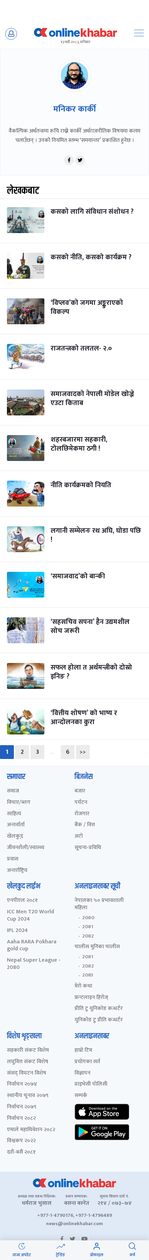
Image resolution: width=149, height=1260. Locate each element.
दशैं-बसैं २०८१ (21, 1152)
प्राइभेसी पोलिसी (90, 1084)
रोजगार (81, 814)
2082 (88, 936)
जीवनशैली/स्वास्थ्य (25, 848)
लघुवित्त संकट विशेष (27, 1062)
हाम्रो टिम (83, 1050)
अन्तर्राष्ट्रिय (17, 870)
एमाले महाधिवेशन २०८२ (31, 1130)
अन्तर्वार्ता (16, 825)
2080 (88, 917)
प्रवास (12, 859)
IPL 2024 (17, 930)
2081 (87, 926)
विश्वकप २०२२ (21, 1141)
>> (83, 752)
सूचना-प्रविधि (87, 848)
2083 (87, 975)
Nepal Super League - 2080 (34, 964)
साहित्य (14, 814)
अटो (78, 836)
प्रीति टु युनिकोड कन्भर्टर (98, 1008)
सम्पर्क (80, 1095)
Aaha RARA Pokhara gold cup (31, 946)
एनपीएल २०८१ (22, 900)
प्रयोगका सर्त (87, 1062)
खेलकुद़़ (15, 836)
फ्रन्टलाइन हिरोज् (91, 997)
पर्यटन (80, 802)
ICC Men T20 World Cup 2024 (30, 915)
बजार (79, 791)
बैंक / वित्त (84, 825)
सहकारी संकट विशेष (28, 1050)
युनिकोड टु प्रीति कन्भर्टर (98, 1020)
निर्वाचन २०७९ (21, 1107)
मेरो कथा (83, 986)
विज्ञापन (82, 1073)
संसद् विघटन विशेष (26, 1073)
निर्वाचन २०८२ (21, 1118)
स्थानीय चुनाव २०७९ (28, 1095)
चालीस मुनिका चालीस (97, 947)
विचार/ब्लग (18, 802)
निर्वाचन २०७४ (22, 1084)
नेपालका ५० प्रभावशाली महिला (99, 904)
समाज (13, 791)
